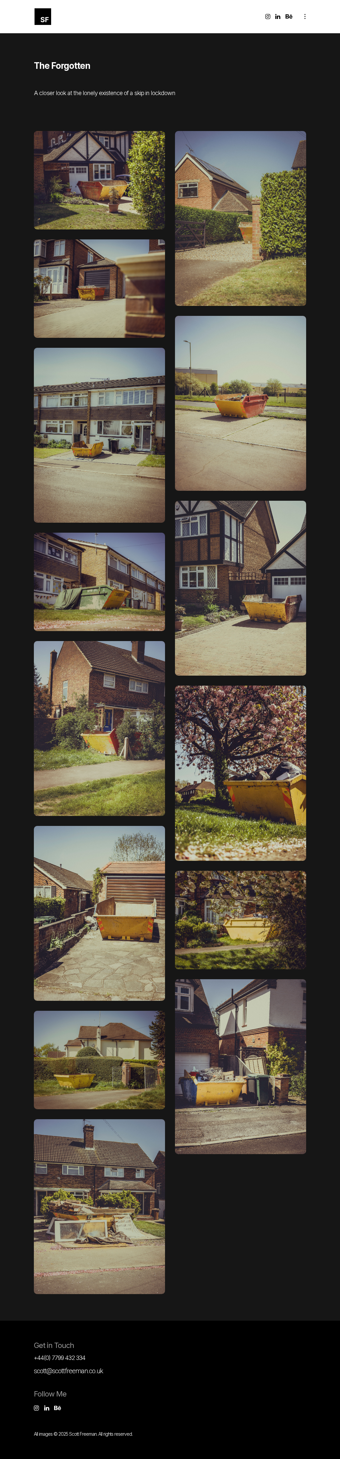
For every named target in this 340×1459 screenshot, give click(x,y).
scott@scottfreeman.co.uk (68, 1371)
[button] (99, 180)
